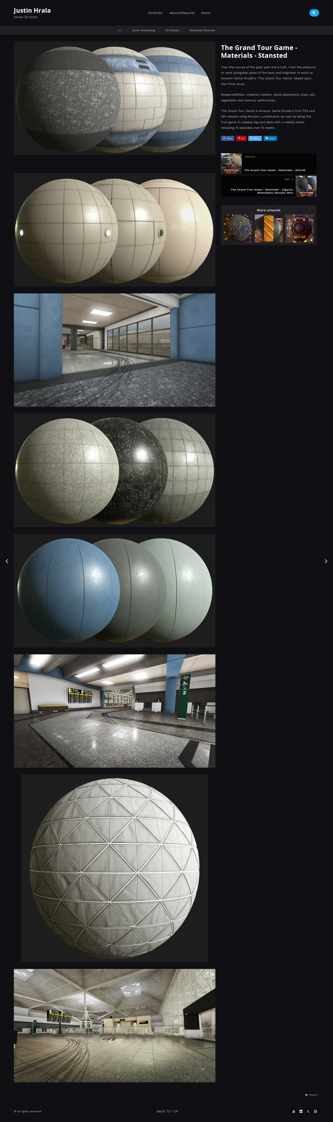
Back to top (167, 1111)
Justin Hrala (32, 10)
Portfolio (155, 13)
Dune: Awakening (143, 30)
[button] (311, 1095)
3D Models (172, 30)
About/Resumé (181, 13)
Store (205, 13)
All (120, 30)
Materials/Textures (202, 30)
